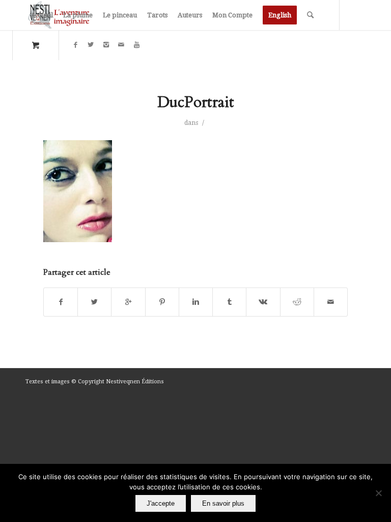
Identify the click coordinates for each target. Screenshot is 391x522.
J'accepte (161, 503)
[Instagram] (106, 45)
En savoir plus (223, 503)
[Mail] (121, 45)
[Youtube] (136, 45)
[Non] (378, 493)
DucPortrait (195, 102)
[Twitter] (90, 45)
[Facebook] (75, 45)
